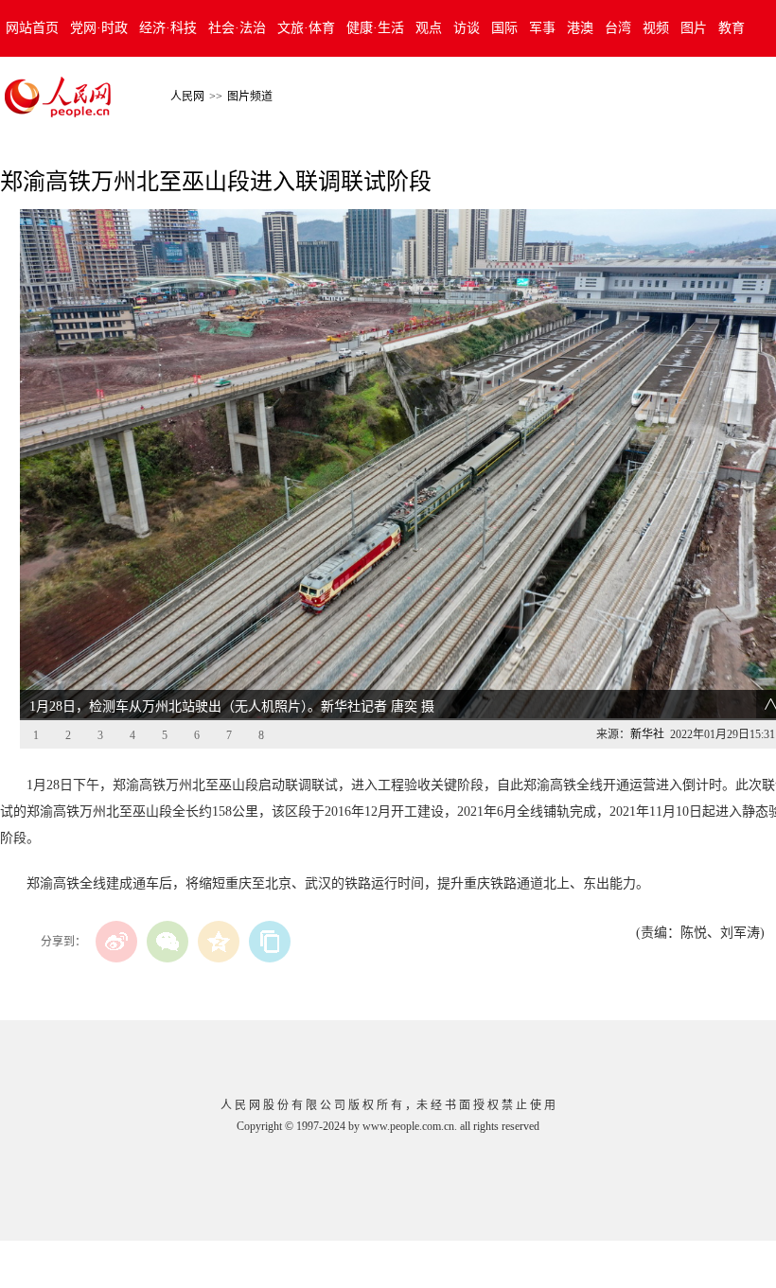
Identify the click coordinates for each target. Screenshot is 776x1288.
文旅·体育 (306, 28)
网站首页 (32, 28)
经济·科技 (168, 28)
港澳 (580, 28)
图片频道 (250, 96)
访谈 (466, 28)
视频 (656, 28)
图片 (693, 28)
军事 (542, 28)
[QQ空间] (218, 941)
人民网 (187, 96)
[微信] (167, 941)
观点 (428, 28)
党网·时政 (99, 28)
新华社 (647, 734)
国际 (504, 28)
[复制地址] (270, 941)
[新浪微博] (116, 941)
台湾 (618, 28)
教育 (731, 28)
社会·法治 (237, 28)
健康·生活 (375, 28)
